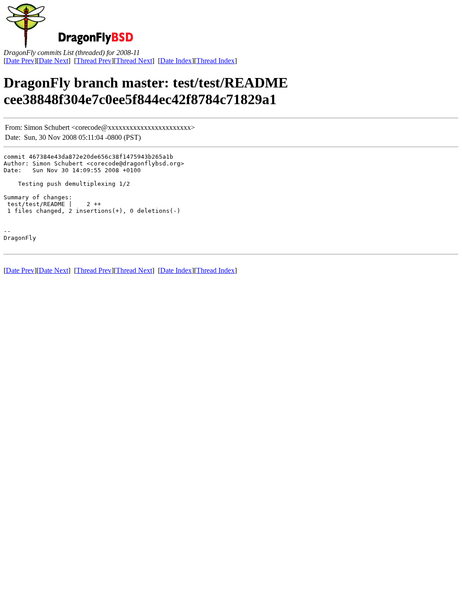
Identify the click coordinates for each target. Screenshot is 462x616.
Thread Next (134, 60)
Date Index (176, 60)
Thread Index (215, 60)
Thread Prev (93, 60)
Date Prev (20, 60)
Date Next (53, 60)
